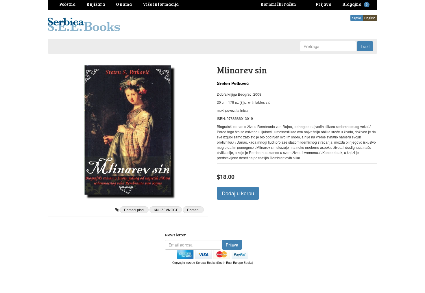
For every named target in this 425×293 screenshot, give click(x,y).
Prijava (232, 245)
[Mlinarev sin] (128, 130)
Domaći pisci (134, 209)
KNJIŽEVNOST (166, 209)
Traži (365, 46)
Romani (193, 209)
